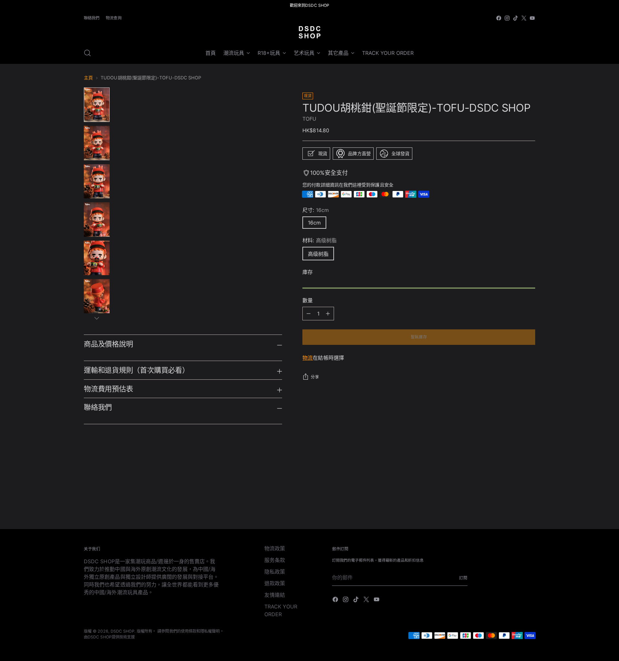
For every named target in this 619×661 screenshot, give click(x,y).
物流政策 (274, 548)
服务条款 (274, 560)
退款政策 (274, 583)
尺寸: (315, 210)
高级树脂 (318, 254)
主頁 (88, 77)
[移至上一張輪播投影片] (514, 481)
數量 (307, 300)
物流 (307, 358)
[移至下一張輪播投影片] (529, 480)
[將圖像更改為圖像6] (97, 296)
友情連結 (274, 595)
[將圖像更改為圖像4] (97, 219)
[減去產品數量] (328, 313)
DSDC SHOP (122, 631)
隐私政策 (274, 571)
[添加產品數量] (308, 313)
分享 (315, 377)
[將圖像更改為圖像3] (97, 181)
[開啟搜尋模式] (87, 52)
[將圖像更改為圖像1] (97, 104)
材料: (319, 240)
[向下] (97, 318)
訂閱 (463, 578)
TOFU (309, 118)
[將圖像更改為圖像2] (97, 143)
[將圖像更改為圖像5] (97, 258)
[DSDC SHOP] (309, 32)
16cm (314, 222)
